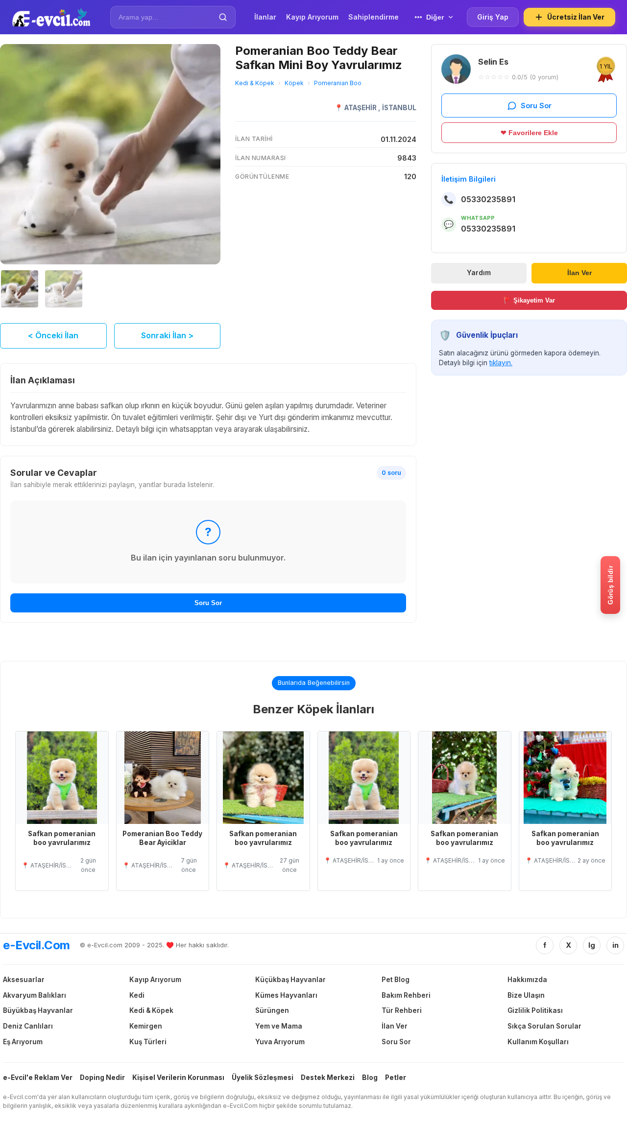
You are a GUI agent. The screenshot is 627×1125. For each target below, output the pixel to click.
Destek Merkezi (328, 1077)
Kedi (137, 995)
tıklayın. (500, 363)
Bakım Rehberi (406, 995)
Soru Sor (208, 603)
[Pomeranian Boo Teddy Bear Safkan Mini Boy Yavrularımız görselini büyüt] (110, 154)
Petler (395, 1077)
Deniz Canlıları (28, 1026)
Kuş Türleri (148, 1042)
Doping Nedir (102, 1077)
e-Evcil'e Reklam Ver (37, 1077)
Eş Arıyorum (23, 1042)
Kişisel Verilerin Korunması (178, 1077)
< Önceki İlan (53, 335)
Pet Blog (396, 980)
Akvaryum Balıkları (34, 995)
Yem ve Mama (278, 1026)
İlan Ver (579, 273)
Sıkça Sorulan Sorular (544, 1026)
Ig (591, 945)
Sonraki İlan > (167, 335)
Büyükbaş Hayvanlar (38, 1010)
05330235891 (488, 199)
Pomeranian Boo (338, 83)
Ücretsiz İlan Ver (575, 17)
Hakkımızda (527, 980)
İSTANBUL (399, 108)
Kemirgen (145, 1026)
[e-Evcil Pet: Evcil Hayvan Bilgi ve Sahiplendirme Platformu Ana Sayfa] (51, 17)
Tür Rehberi (402, 1010)
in (615, 945)
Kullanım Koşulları (538, 1042)
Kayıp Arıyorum (155, 980)
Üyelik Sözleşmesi (262, 1077)
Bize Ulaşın (526, 995)
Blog (370, 1077)
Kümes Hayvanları (286, 995)
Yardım (479, 273)
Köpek (294, 83)
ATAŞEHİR (361, 108)
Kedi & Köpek (254, 83)
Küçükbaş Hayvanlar (290, 980)
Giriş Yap (492, 17)
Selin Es (493, 62)
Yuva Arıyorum (280, 1042)
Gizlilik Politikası (535, 1010)
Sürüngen (272, 1010)
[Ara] (222, 17)
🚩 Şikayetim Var (529, 300)
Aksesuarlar (24, 980)
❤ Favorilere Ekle (529, 133)
